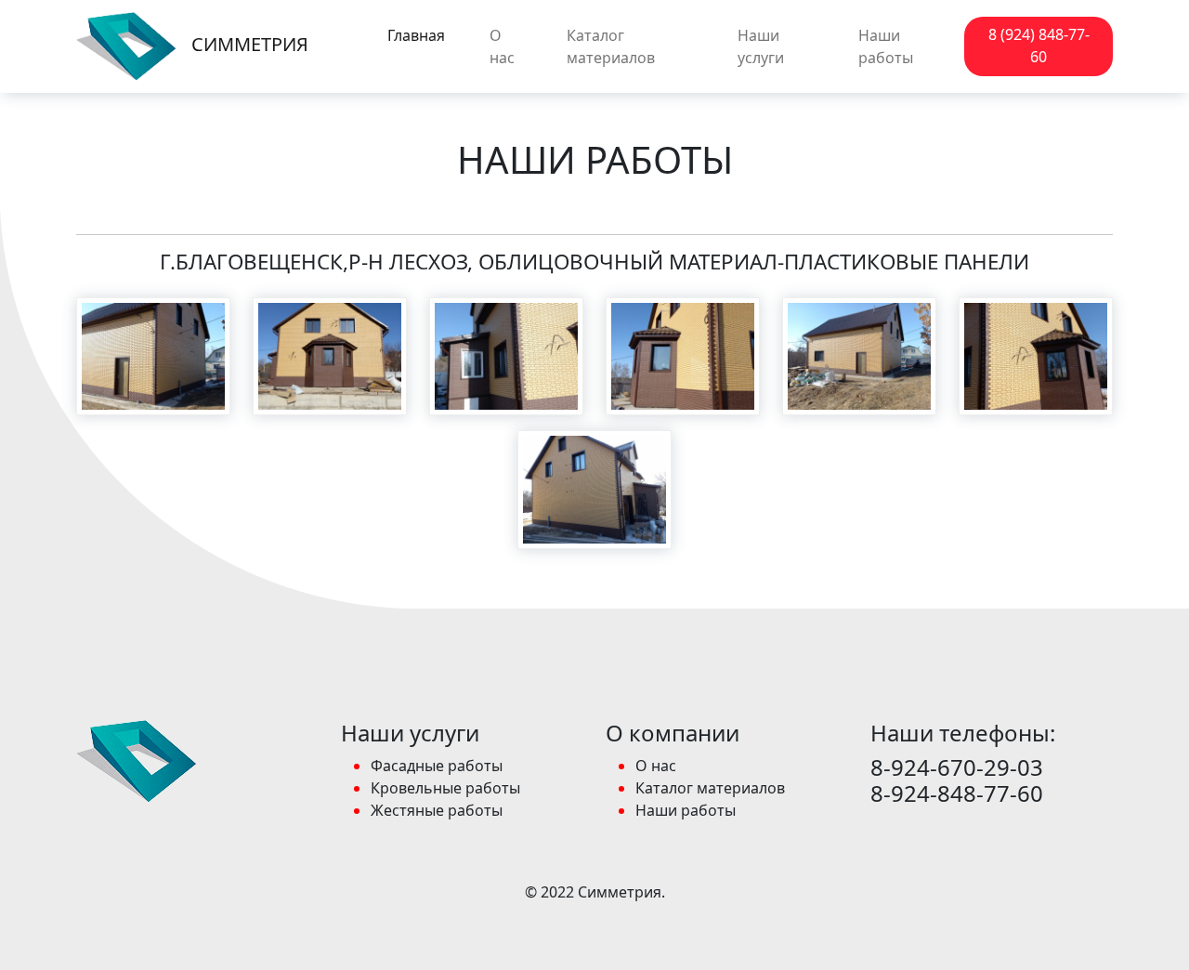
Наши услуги (761, 46)
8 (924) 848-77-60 (1039, 45)
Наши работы (885, 46)
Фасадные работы (437, 765)
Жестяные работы (437, 810)
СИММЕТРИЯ (248, 44)
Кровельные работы (445, 788)
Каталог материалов (611, 46)
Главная (416, 35)
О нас (502, 46)
